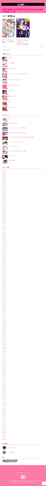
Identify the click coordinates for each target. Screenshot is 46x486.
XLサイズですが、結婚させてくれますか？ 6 (15, 79)
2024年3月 (4, 234)
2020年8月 (4, 329)
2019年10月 (4, 351)
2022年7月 (4, 278)
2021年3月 (4, 313)
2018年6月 (4, 386)
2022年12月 (4, 267)
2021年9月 (4, 300)
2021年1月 (4, 318)
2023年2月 (4, 263)
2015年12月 (4, 428)
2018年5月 (4, 388)
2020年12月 (4, 320)
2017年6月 (4, 412)
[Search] (42, 46)
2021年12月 (4, 294)
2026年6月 (4, 175)
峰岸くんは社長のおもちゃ (12, 68)
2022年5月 (4, 283)
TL (40, 8)
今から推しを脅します (11, 107)
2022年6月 (4, 280)
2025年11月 (4, 190)
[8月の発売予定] (4, 59)
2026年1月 (4, 186)
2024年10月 (4, 219)
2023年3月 (4, 261)
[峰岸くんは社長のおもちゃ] (4, 70)
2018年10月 (4, 377)
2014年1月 (4, 434)
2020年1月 (4, 344)
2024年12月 (4, 214)
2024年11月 (4, 216)
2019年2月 (4, 368)
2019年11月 (4, 349)
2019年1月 (4, 371)
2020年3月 (4, 340)
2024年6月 (4, 228)
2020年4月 (4, 338)
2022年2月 (4, 289)
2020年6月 (4, 333)
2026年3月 (4, 181)
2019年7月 (4, 357)
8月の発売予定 (35, 8)
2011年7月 (4, 437)
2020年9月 (4, 327)
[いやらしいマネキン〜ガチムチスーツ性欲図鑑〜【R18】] (4, 75)
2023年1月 (4, 265)
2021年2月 (4, 316)
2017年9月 (4, 406)
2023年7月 (4, 252)
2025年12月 (4, 188)
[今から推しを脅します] (4, 109)
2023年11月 (4, 243)
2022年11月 (4, 269)
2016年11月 (4, 426)
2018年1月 (4, 397)
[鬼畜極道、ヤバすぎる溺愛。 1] (4, 98)
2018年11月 (4, 375)
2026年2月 (4, 183)
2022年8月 (4, 276)
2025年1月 (4, 212)
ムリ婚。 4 (9, 101)
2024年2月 (4, 236)
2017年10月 (4, 404)
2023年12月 (4, 241)
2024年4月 (4, 232)
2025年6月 (4, 201)
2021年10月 (4, 298)
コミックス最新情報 (10, 62)
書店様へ (13, 11)
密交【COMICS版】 (10, 90)
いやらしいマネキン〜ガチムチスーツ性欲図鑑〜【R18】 (17, 74)
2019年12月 (4, 346)
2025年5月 (4, 203)
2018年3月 (4, 393)
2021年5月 (4, 309)
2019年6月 (4, 360)
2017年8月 (4, 408)
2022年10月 (4, 272)
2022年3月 (4, 287)
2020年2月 (4, 342)
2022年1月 (4, 291)
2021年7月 (4, 305)
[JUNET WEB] (23, 4)
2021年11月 (4, 296)
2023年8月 (4, 250)
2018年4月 (4, 390)
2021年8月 (4, 302)
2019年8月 (4, 355)
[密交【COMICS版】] (4, 92)
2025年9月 (4, 194)
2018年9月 (4, 379)
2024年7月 (4, 225)
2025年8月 (4, 197)
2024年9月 (4, 221)
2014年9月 (4, 432)
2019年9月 (4, 353)
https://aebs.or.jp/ (23, 484)
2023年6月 (4, 254)
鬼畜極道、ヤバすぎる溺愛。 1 (12, 96)
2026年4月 (4, 179)
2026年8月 (4, 170)
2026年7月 (4, 172)
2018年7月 (4, 384)
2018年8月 (4, 382)
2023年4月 (4, 258)
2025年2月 (4, 210)
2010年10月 (4, 439)
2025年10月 (4, 192)
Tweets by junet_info (6, 49)
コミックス (21, 8)
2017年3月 (4, 419)
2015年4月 (4, 430)
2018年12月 (4, 373)
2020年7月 (4, 331)
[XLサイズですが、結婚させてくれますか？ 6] (4, 81)
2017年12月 (4, 399)
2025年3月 (4, 208)
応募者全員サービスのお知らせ (12, 85)
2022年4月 (4, 285)
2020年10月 (4, 324)
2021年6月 (4, 307)
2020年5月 (4, 335)
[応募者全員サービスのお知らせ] (4, 87)
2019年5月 (4, 362)
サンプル (10, 8)
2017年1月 (4, 423)
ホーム (4, 8)
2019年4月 (4, 364)
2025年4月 (4, 206)
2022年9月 (4, 274)
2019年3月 (4, 366)
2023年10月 (4, 245)
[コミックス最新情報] (4, 64)
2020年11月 (4, 322)
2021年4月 (4, 311)
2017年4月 (4, 417)
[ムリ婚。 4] (4, 103)
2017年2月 (4, 421)
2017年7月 (4, 410)
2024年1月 (4, 239)
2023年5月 (4, 256)
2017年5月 (4, 415)
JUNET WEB (21, 472)
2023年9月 (4, 247)
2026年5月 (4, 177)
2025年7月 (4, 199)
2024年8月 (4, 223)
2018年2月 (4, 395)
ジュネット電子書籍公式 (10, 452)
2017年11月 (4, 401)
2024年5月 (4, 230)
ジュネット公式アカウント (10, 447)
